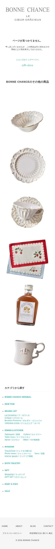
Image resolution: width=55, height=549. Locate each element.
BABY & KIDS (11, 484)
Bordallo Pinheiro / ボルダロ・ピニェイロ (23, 421)
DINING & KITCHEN (14, 430)
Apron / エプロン (12, 440)
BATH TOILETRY (12, 463)
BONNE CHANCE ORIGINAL (18, 397)
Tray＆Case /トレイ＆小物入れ (18, 451)
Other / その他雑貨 (31, 440)
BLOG (33, 526)
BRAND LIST (11, 411)
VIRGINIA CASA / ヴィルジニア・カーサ (22, 423)
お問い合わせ (27, 65)
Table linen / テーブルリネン (17, 437)
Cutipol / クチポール (14, 418)
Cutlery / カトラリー (32, 434)
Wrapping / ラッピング (15, 474)
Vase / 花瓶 (40, 454)
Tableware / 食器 (12, 434)
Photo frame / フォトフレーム (18, 454)
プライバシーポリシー (12, 533)
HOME (5, 526)
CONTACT (48, 526)
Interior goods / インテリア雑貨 (19, 456)
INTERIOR (9, 447)
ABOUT (19, 526)
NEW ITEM (10, 404)
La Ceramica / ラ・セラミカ (17, 415)
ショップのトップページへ (27, 60)
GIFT (7, 470)
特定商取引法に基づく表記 (41, 533)
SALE (7, 491)
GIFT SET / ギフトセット (16, 477)
